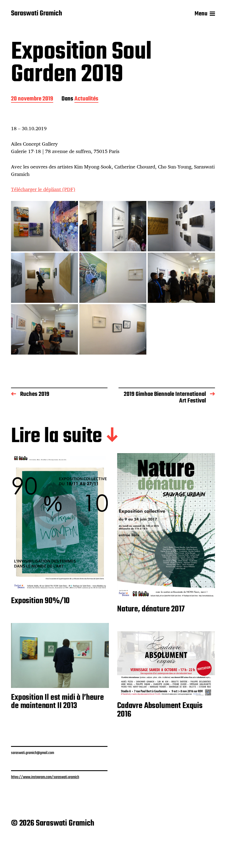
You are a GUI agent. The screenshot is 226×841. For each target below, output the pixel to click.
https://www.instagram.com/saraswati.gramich (45, 777)
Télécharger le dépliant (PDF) (43, 189)
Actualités (86, 99)
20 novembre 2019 (32, 99)
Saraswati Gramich (36, 14)
